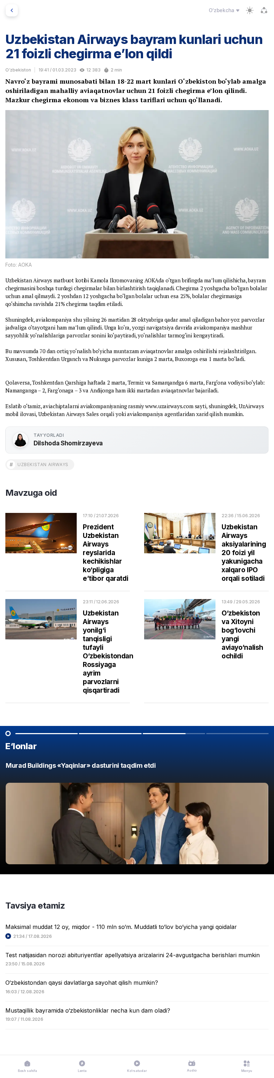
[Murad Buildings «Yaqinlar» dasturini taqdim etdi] (137, 815)
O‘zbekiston (18, 70)
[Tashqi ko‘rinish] (249, 10)
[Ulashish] (264, 10)
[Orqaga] (12, 10)
